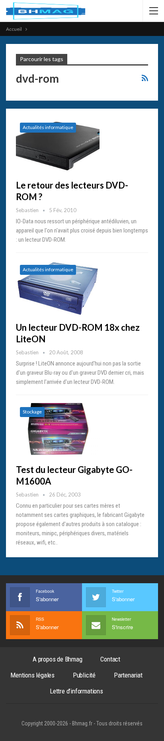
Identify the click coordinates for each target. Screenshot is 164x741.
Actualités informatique (48, 127)
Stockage (32, 412)
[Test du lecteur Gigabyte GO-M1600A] (58, 430)
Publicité (84, 675)
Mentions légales (32, 675)
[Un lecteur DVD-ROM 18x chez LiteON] (58, 287)
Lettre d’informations (76, 691)
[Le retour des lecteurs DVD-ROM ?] (58, 145)
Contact (110, 659)
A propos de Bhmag (57, 659)
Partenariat (128, 675)
